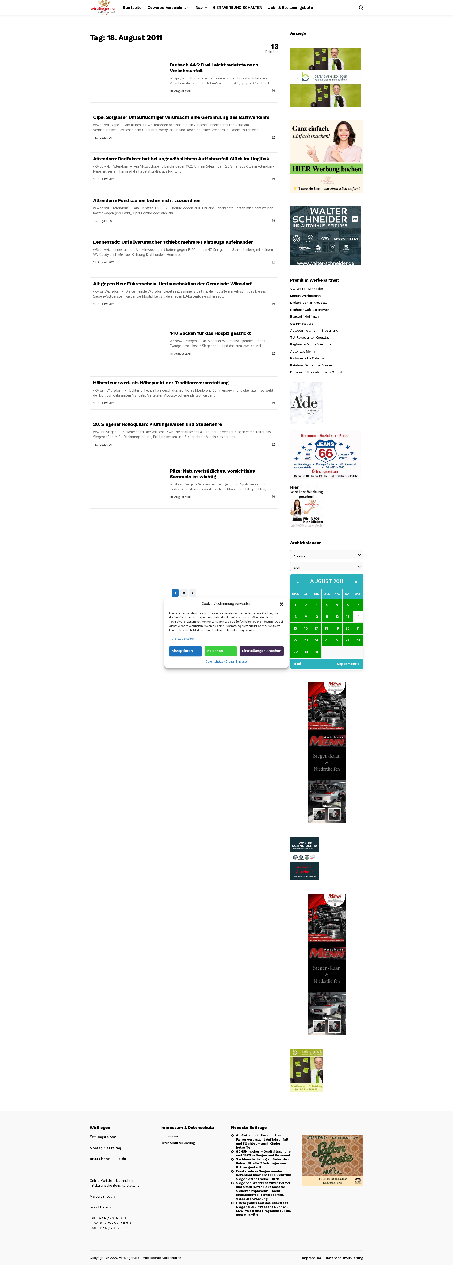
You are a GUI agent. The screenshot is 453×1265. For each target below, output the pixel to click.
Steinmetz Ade (301, 323)
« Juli (298, 663)
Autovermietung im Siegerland (314, 330)
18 (326, 628)
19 (337, 628)
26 (337, 640)
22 (295, 640)
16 (306, 628)
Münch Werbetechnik (306, 296)
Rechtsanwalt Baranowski (310, 309)
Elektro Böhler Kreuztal (308, 302)
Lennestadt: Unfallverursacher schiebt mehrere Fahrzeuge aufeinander (173, 242)
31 (316, 652)
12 (337, 616)
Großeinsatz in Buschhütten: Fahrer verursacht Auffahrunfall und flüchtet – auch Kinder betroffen (262, 1141)
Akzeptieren (182, 651)
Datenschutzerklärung (220, 661)
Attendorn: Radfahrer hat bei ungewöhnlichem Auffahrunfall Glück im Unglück (181, 159)
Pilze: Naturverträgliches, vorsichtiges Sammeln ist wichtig (212, 473)
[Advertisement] (184, 544)
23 (306, 640)
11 (327, 616)
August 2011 (326, 581)
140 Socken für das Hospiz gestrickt (210, 333)
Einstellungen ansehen (261, 651)
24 (316, 640)
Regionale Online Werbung (310, 344)
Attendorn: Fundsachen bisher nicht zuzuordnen (147, 200)
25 (326, 640)
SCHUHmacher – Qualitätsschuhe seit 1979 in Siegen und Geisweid (263, 1153)
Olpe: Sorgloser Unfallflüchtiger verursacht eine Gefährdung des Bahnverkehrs (181, 117)
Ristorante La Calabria (307, 358)
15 (295, 628)
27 (347, 640)
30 (306, 652)
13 (347, 616)
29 (296, 652)
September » (348, 663)
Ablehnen (215, 651)
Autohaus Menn (302, 351)
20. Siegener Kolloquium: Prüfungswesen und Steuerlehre (157, 424)
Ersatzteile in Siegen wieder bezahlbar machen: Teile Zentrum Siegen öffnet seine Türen (263, 1175)
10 (316, 616)
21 (358, 628)
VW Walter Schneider (306, 288)
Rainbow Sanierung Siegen (311, 365)
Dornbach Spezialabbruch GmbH (316, 372)
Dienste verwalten (183, 638)
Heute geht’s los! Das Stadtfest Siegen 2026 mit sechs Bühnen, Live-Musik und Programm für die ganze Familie (263, 1208)
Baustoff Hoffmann (305, 316)
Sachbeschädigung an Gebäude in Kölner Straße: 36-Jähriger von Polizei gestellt (263, 1163)
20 (348, 628)
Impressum (243, 661)
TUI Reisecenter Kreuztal (309, 337)
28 (358, 640)
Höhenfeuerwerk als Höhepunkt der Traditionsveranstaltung (161, 383)
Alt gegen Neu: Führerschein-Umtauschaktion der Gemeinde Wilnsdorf (172, 283)
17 (316, 628)
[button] (281, 603)
